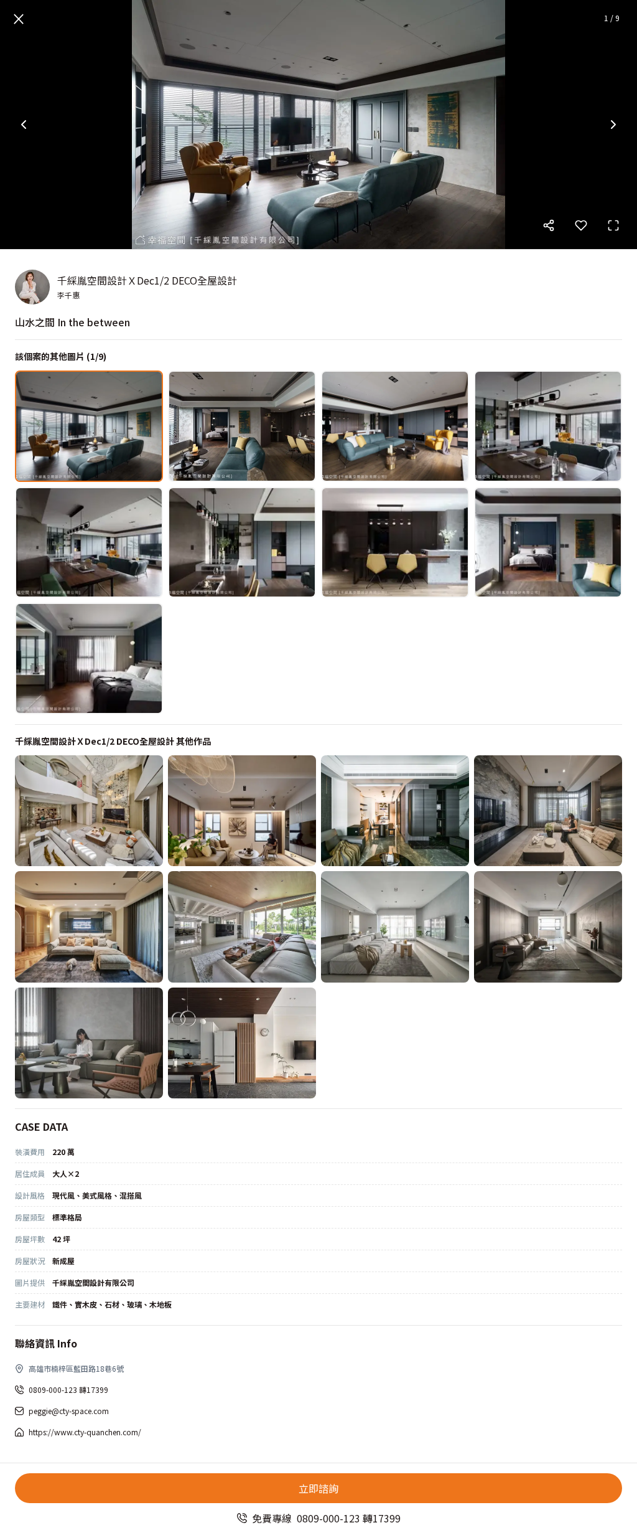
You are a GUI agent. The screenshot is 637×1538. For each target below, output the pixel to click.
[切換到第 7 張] (395, 542)
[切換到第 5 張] (89, 542)
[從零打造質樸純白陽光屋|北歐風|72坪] (242, 1043)
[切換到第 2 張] (242, 426)
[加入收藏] (581, 225)
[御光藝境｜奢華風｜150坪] (89, 811)
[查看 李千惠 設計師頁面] (32, 287)
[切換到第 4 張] (548, 426)
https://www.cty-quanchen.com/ (85, 1432)
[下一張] (613, 124)
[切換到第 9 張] (89, 658)
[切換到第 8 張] (548, 542)
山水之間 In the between (72, 321)
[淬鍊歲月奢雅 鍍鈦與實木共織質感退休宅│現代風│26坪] (242, 811)
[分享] (548, 225)
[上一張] (23, 124)
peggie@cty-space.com (69, 1410)
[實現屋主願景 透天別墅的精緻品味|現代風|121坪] (89, 1043)
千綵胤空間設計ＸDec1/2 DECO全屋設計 (147, 280)
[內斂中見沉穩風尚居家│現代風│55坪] (395, 811)
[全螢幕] (613, 225)
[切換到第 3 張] (395, 426)
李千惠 (68, 295)
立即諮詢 (318, 1488)
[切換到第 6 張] (242, 542)
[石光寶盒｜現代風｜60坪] (548, 811)
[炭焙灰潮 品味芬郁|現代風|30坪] (548, 927)
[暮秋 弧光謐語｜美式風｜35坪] (89, 927)
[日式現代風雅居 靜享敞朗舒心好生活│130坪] (242, 927)
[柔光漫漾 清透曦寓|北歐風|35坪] (395, 927)
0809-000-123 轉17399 (68, 1389)
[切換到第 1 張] (89, 426)
